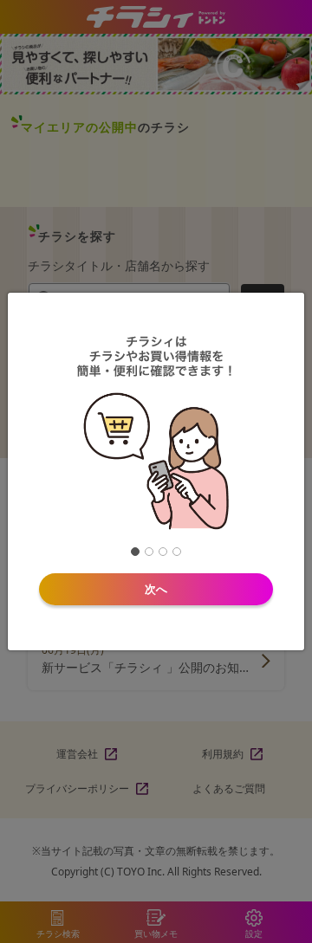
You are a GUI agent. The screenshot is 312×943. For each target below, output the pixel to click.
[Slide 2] (149, 551)
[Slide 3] (163, 551)
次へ (156, 589)
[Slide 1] (135, 551)
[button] (256, 431)
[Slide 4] (176, 551)
